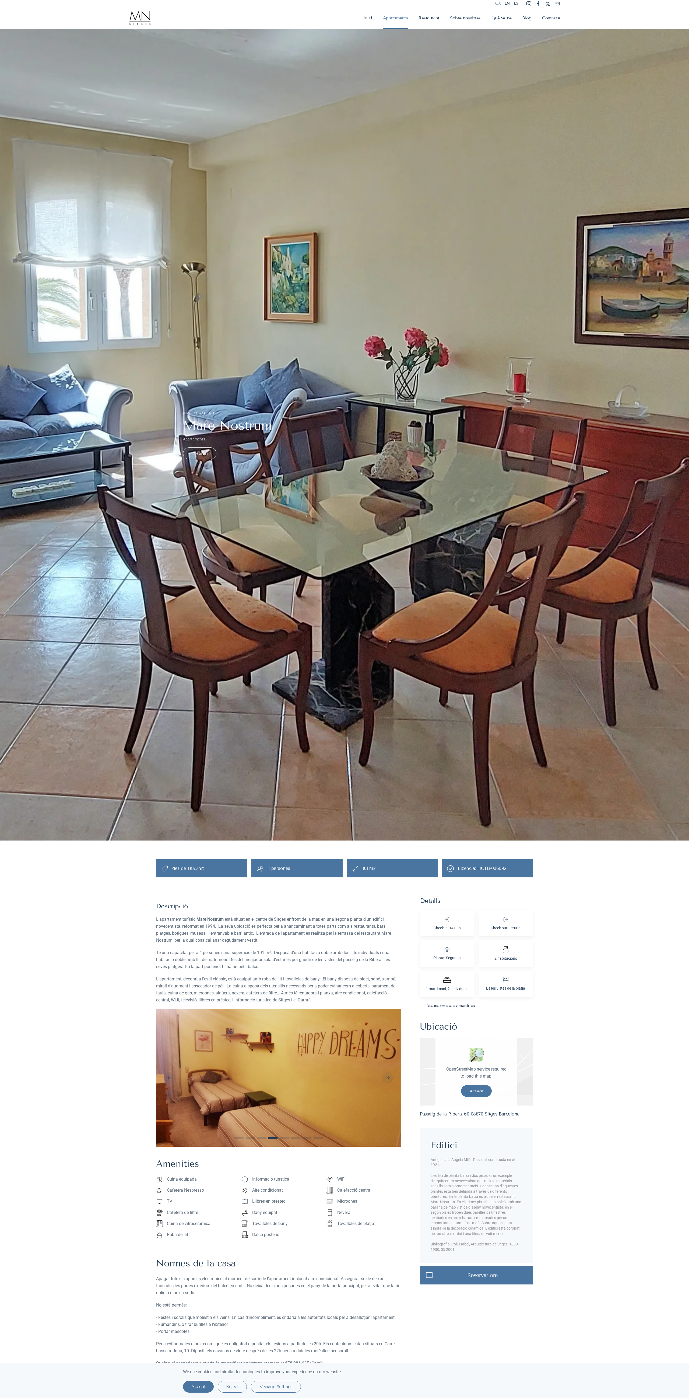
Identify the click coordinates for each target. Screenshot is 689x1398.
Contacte (551, 17)
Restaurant (429, 17)
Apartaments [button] (395, 17)
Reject (232, 1386)
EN (507, 3)
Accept (476, 1090)
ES (516, 3)
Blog (526, 17)
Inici (367, 17)
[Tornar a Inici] (140, 18)
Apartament (199, 413)
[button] (169, 1077)
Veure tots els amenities (451, 1005)
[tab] (239, 1138)
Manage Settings (276, 1386)
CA (498, 3)
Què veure (501, 17)
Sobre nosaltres (465, 17)
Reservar (199, 453)
